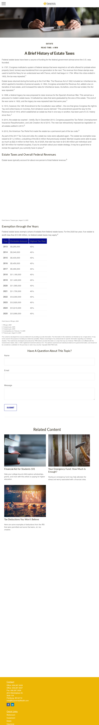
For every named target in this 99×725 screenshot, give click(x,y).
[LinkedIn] (12, 704)
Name (6, 355)
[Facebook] (8, 704)
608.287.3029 (17, 685)
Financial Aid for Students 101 (19, 469)
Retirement (11, 715)
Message (8, 385)
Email (6, 370)
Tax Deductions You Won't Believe (21, 519)
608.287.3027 (17, 688)
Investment (11, 718)
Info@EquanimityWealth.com (18, 700)
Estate (9, 721)
